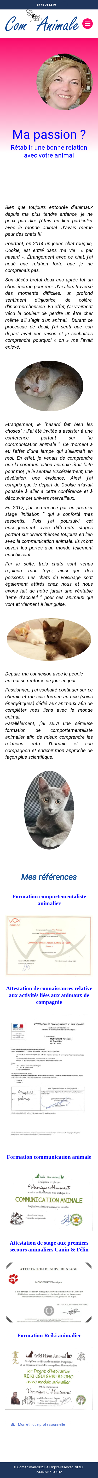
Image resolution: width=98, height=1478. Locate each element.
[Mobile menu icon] (87, 23)
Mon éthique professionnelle (41, 1424)
